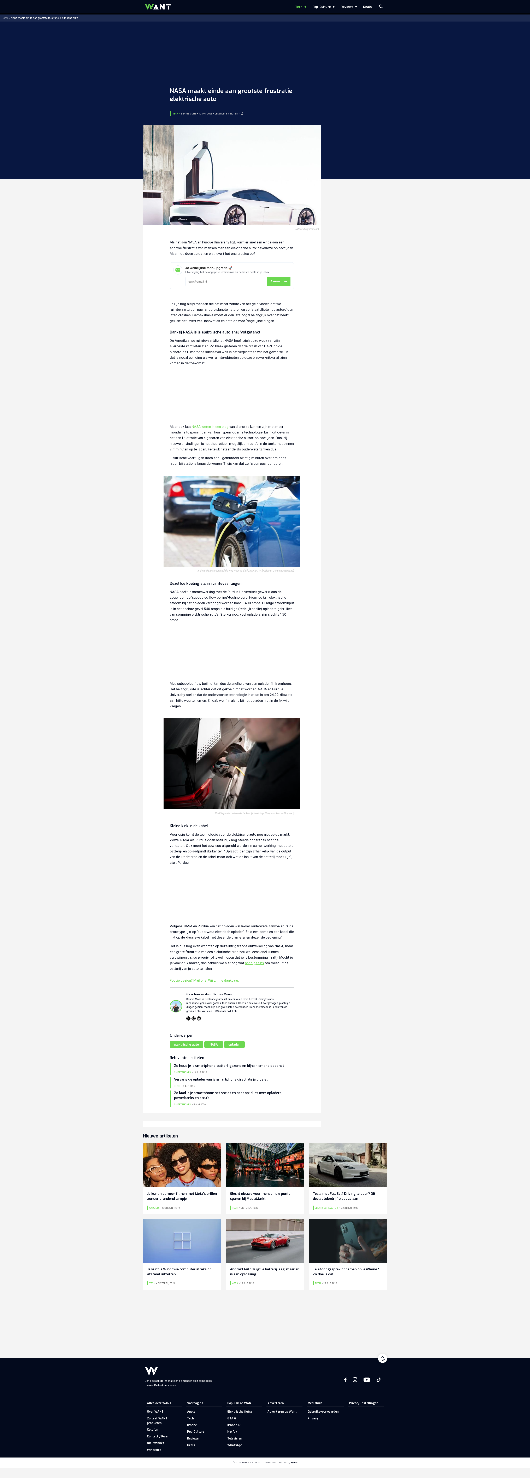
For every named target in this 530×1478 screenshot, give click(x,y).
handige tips (254, 963)
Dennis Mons (188, 113)
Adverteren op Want (282, 1412)
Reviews (347, 7)
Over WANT (155, 1412)
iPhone (192, 1425)
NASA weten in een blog (210, 427)
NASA (214, 1044)
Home (5, 18)
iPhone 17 (234, 1425)
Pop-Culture (321, 7)
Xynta (294, 1462)
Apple (191, 1412)
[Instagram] (194, 1018)
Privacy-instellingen (363, 1403)
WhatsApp (234, 1445)
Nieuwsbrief (155, 1443)
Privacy (313, 1418)
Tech (298, 7)
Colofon (152, 1430)
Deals (367, 7)
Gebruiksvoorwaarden (323, 1412)
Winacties (154, 1450)
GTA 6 (231, 1418)
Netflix (232, 1432)
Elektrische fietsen (240, 1412)
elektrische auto (186, 1044)
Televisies (234, 1439)
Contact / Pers (157, 1436)
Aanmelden (278, 281)
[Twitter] (188, 1018)
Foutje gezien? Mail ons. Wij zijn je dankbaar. (204, 980)
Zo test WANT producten (157, 1421)
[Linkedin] (199, 1018)
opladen (234, 1044)
